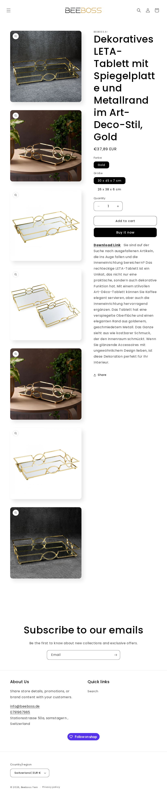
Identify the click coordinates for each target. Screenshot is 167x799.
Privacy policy (51, 787)
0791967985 (20, 712)
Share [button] (102, 375)
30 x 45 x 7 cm (109, 181)
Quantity (99, 198)
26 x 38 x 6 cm (109, 189)
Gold (101, 165)
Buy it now (125, 232)
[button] (8, 10)
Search (93, 691)
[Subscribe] (115, 655)
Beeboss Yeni (30, 787)
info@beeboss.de (25, 706)
